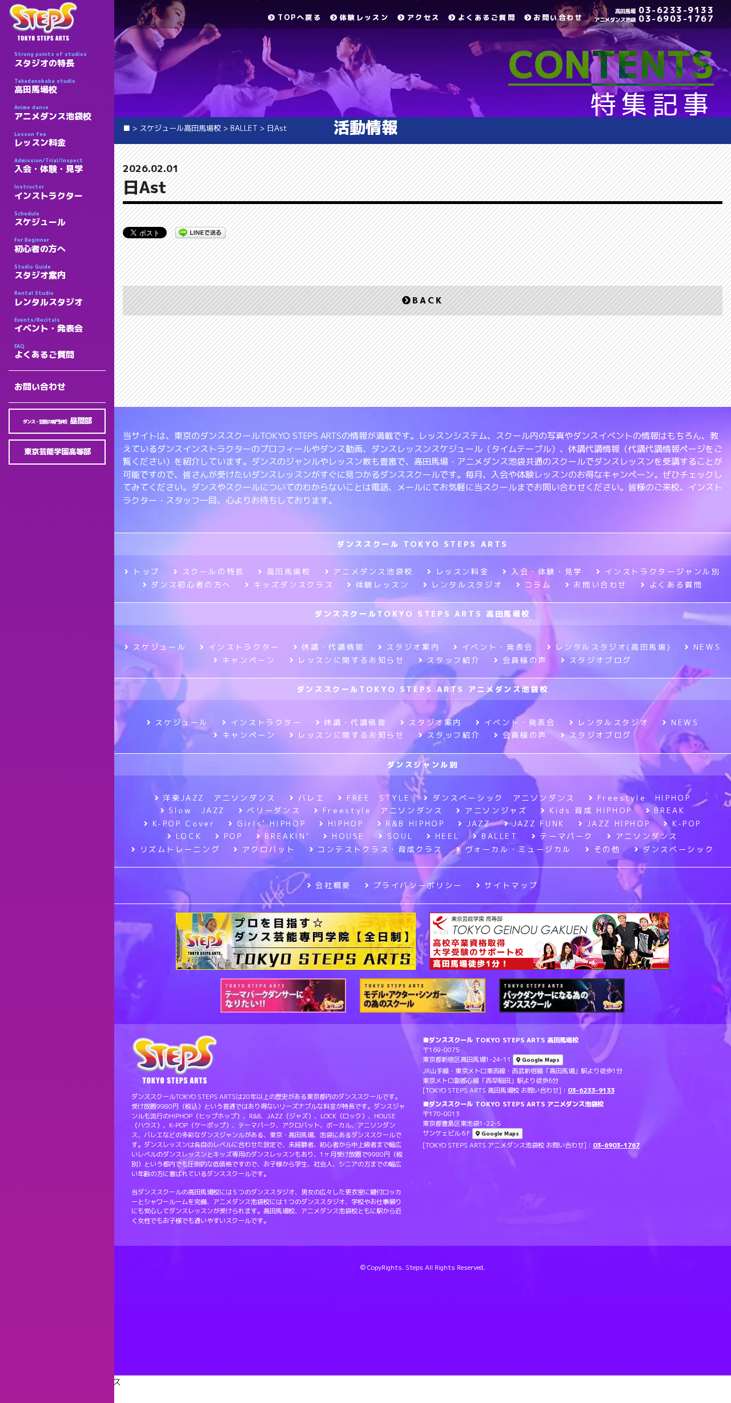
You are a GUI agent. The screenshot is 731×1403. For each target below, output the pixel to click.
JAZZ (478, 823)
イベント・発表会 (48, 325)
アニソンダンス (647, 836)
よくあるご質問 (44, 351)
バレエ (311, 798)
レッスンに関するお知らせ (351, 660)
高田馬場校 (44, 86)
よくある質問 (675, 584)
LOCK (189, 836)
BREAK (669, 810)
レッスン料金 (40, 139)
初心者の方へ (40, 245)
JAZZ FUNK (538, 823)
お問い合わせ (40, 386)
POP (233, 836)
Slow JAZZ (196, 810)
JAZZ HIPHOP (618, 823)
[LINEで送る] (200, 232)
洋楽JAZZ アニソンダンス (219, 798)
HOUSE (348, 836)
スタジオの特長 (50, 59)
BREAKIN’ (287, 836)
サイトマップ (511, 885)
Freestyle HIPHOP (644, 798)
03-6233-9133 (664, 10)
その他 (607, 849)
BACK (427, 300)
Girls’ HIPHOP (271, 823)
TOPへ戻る (300, 17)
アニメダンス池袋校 (52, 112)
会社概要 (333, 885)
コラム (538, 584)
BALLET (499, 836)
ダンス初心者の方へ (191, 584)
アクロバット (268, 849)
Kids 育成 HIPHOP (590, 810)
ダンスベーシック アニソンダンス (503, 798)
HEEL (447, 836)
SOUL (400, 836)
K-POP (686, 823)
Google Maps (540, 1060)
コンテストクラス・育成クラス (380, 849)
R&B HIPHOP (414, 823)
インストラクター (48, 192)
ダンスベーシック (678, 849)
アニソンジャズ (496, 810)
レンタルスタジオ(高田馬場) (613, 647)
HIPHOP (345, 823)
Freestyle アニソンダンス (383, 810)
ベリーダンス (273, 810)
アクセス (423, 17)
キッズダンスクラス (294, 584)
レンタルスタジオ (48, 298)
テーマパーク (566, 836)
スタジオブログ (600, 660)
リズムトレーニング (180, 849)
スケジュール (40, 218)
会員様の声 (525, 660)
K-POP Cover (183, 823)
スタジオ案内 (40, 272)
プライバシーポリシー (418, 885)
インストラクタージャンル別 (663, 571)
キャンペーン (248, 660)
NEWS (707, 647)
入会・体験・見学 (48, 165)
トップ (146, 571)
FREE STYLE (378, 798)
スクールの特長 (213, 571)
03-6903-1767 (654, 19)
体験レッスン (364, 17)
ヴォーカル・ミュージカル (518, 849)
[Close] (706, 1395)
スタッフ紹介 (453, 660)
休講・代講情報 (333, 647)
